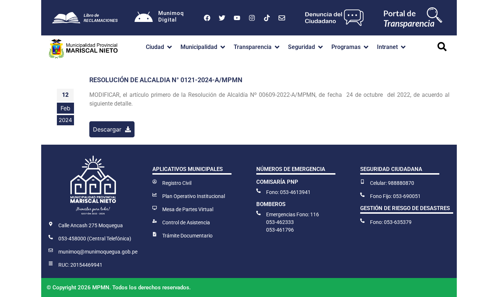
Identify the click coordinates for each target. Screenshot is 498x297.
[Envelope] (281, 17)
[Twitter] (222, 17)
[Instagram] (251, 17)
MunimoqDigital (171, 16)
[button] (159, 47)
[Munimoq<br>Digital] (144, 18)
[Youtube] (237, 17)
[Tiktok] (266, 17)
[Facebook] (207, 17)
